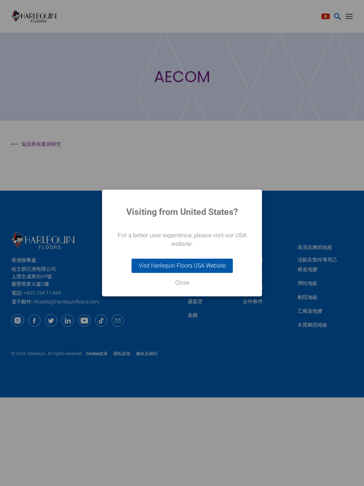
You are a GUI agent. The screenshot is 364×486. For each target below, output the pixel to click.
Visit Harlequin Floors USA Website (182, 265)
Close (182, 283)
